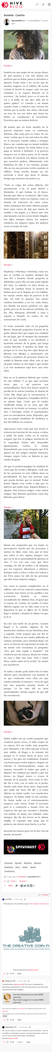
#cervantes (8, 863)
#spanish (18, 863)
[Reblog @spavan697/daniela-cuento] (5, 885)
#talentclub (9, 867)
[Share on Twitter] (25, 885)
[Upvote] (5, 881)
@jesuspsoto (33, 970)
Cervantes (35, 20)
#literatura (28, 863)
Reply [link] (10, 885)
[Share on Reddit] (28, 885)
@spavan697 (19, 984)
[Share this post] (34, 886)
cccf (8, 899)
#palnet (33, 867)
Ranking (4, 1011)
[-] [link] (47, 899)
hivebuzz (10, 981)
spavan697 (18, 20)
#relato (25, 867)
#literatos (37, 863)
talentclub (10, 1027)
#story (17, 867)
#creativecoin (10, 871)
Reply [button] (19, 973)
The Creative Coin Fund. (38, 904)
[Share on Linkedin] (31, 885)
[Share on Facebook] (22, 885)
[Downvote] (8, 881)
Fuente (7, 65)
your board (21, 1008)
